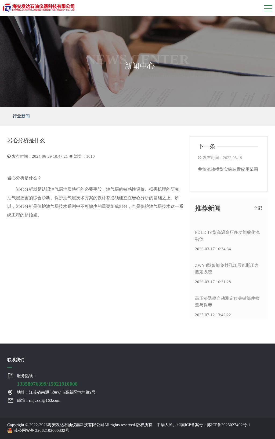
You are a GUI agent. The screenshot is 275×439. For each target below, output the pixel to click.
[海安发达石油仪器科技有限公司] (38, 7)
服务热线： (47, 380)
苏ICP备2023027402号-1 (228, 425)
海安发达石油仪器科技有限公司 (76, 425)
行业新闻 (21, 116)
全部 (258, 208)
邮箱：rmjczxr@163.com (38, 400)
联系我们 (15, 359)
